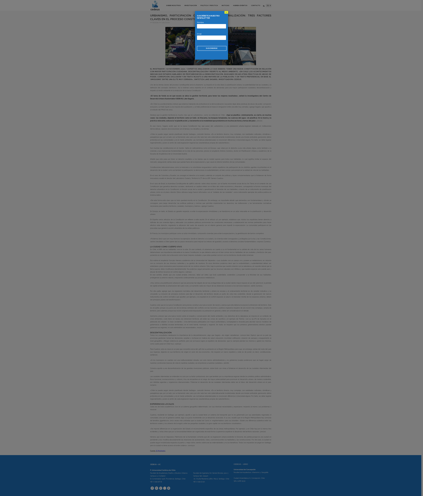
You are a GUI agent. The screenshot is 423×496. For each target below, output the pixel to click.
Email (199, 34)
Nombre (200, 22)
